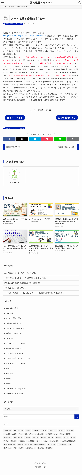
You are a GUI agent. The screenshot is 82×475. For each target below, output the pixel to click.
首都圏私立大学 (30, 448)
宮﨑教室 (13, 441)
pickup (28, 430)
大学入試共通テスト (47, 437)
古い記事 (9, 338)
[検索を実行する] (76, 416)
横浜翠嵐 (22, 441)
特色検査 (45, 441)
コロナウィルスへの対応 (15, 328)
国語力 (62, 434)
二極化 (14, 434)
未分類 (8, 378)
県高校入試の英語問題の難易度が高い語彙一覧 (22, 283)
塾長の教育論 (18, 437)
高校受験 (49, 448)
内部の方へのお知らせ (14, 333)
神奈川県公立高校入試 (68, 441)
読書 (15, 448)
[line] (42, 110)
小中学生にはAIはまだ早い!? (15, 288)
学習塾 (73, 437)
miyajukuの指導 (19, 430)
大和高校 (27, 437)
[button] (9, 139)
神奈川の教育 (54, 441)
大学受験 (58, 437)
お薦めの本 (52, 430)
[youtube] (46, 110)
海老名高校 (30, 441)
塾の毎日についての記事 (15, 343)
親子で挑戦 (7, 448)
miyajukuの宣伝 (12, 308)
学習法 (6, 441)
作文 (20, 434)
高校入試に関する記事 (14, 393)
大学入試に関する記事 (14, 353)
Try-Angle (36, 430)
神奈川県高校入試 (39, 444)
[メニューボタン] (2, 2)
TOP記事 (9, 313)
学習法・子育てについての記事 (14, 23)
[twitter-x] (35, 110)
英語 (69, 444)
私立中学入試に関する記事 (16, 389)
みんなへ (61, 430)
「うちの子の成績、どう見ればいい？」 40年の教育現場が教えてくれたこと (34, 293)
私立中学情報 (61, 444)
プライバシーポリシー (41, 463)
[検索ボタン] (79, 2)
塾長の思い (7, 437)
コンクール (70, 430)
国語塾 (68, 434)
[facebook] (32, 110)
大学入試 (35, 437)
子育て (66, 437)
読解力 (21, 448)
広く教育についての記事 (15, 363)
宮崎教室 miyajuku (41, 2)
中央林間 (7, 434)
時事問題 (9, 373)
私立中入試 (51, 444)
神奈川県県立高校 (9, 444)
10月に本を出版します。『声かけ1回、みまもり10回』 (25, 278)
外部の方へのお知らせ (14, 348)
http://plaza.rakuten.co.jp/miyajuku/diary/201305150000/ (24, 36)
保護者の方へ (28, 434)
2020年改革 (7, 430)
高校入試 (41, 448)
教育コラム (10, 368)
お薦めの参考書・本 (14, 323)
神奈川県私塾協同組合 (25, 444)
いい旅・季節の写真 (14, 318)
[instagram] (39, 110)
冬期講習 (49, 434)
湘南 (38, 441)
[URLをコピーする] (73, 139)
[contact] (50, 110)
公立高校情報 (39, 434)
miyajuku (14, 182)
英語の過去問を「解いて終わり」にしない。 (21, 273)
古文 (55, 434)
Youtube (43, 430)
